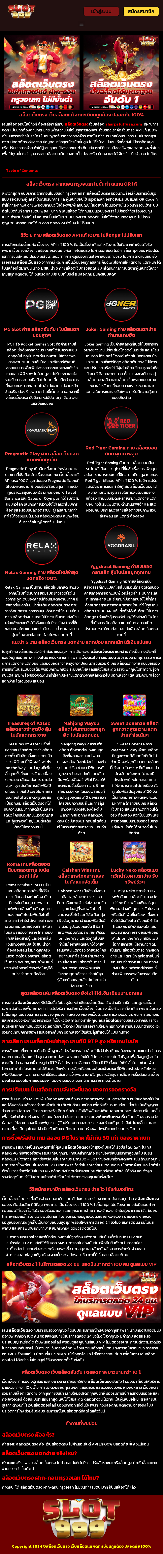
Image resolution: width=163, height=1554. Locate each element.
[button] (81, 24)
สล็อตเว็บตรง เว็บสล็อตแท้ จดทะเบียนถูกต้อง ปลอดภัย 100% (98, 1546)
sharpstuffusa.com (124, 124)
